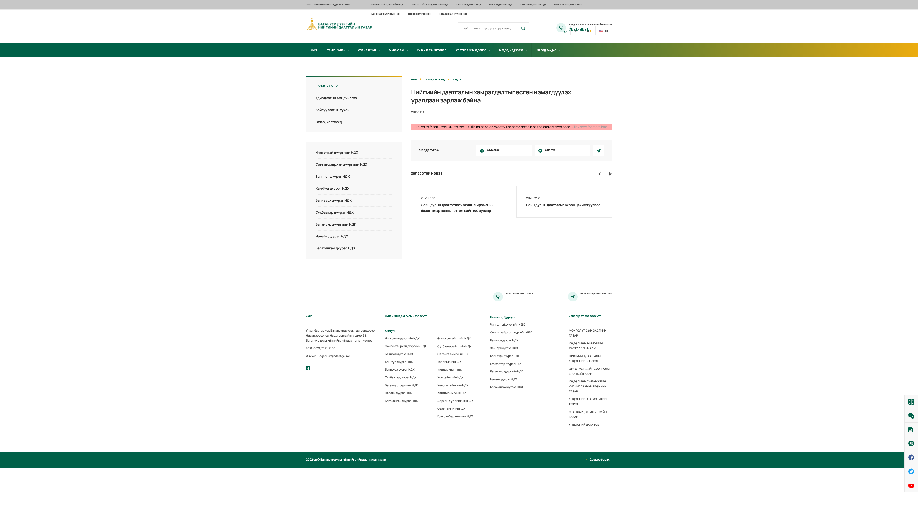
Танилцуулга (336, 50)
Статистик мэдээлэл (471, 50)
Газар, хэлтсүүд (329, 121)
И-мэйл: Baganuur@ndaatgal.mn (328, 356)
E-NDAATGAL (396, 50)
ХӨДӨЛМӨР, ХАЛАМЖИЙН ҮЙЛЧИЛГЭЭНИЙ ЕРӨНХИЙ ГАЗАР (587, 386)
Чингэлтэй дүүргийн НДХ (387, 4)
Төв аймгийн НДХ (449, 362)
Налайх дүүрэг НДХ (419, 14)
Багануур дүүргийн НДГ (385, 14)
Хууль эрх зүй (367, 50)
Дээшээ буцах (600, 459)
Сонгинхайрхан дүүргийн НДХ (429, 4)
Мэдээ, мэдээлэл (511, 50)
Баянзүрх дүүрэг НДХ (533, 4)
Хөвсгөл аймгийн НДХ (452, 385)
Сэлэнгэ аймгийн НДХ (453, 354)
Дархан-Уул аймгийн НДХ (455, 401)
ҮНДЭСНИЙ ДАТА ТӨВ (584, 425)
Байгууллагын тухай (333, 110)
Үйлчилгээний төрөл (431, 50)
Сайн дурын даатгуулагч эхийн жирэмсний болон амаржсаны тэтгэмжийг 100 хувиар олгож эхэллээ (457, 211)
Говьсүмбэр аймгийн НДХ (455, 416)
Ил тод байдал (546, 50)
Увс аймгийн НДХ (449, 370)
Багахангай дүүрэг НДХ (453, 14)
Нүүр (314, 50)
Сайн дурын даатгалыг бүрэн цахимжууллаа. (563, 205)
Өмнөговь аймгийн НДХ (454, 338)
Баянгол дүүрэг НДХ (468, 4)
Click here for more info (589, 126)
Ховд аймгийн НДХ (450, 377)
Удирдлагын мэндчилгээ (336, 98)
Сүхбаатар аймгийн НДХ (454, 346)
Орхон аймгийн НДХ (451, 409)
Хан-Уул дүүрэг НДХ (500, 4)
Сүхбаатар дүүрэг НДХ (568, 4)
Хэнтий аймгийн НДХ (452, 393)
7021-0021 (579, 29)
